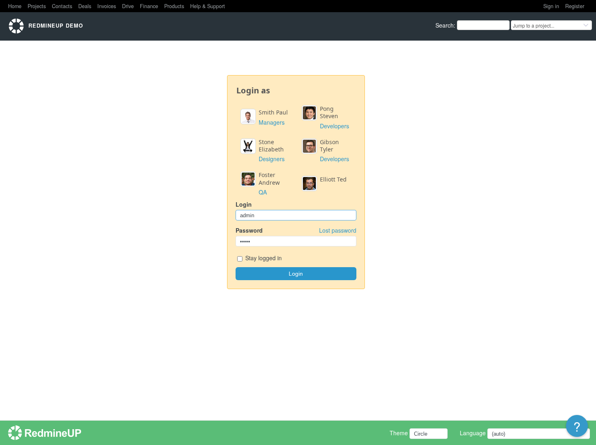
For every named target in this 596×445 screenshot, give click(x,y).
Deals (84, 6)
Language (473, 433)
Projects (37, 6)
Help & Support (207, 6)
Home (14, 6)
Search (444, 25)
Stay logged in (263, 258)
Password (296, 230)
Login (244, 204)
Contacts (62, 6)
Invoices (106, 6)
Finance (149, 6)
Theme (399, 433)
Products (174, 6)
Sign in (551, 6)
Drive (128, 6)
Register (574, 6)
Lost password (337, 230)
